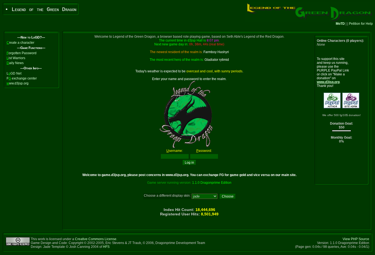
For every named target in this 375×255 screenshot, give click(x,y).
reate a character (20, 43)
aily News (15, 63)
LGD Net (14, 73)
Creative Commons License (95, 239)
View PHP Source (356, 239)
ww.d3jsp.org (18, 83)
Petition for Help (361, 24)
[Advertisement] (341, 165)
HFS (106, 247)
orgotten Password (22, 53)
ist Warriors (16, 58)
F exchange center (22, 78)
